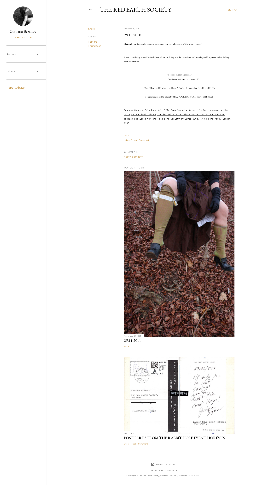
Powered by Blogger (165, 464)
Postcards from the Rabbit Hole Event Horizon (174, 437)
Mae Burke (172, 470)
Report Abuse (15, 87)
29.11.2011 (132, 340)
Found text (94, 46)
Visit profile (23, 37)
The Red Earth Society (135, 9)
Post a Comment (133, 157)
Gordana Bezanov (23, 31)
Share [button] (91, 28)
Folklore (92, 41)
